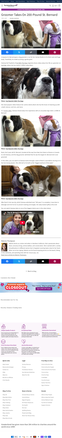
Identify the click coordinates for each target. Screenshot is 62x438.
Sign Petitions (31, 1)
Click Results (6, 380)
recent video (8, 111)
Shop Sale (5, 415)
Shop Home (6, 407)
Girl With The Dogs (21, 63)
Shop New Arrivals (7, 418)
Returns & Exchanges (8, 367)
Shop (12, 1)
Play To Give (40, 1)
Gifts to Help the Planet (47, 397)
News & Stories (50, 1)
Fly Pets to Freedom (46, 402)
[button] (2, 5)
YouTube (4, 65)
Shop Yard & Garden (8, 410)
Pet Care (24, 407)
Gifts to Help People (46, 394)
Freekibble (44, 377)
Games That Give (45, 382)
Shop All (5, 394)
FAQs (4, 372)
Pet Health (25, 405)
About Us (5, 375)
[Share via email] (43, 52)
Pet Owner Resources (27, 402)
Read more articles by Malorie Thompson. (14, 255)
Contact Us (5, 369)
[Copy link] (31, 52)
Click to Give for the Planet (48, 369)
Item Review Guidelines (28, 372)
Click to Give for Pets (46, 364)
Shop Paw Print (7, 400)
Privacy (24, 367)
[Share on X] (19, 52)
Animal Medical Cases (47, 400)
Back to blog (32, 271)
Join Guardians (20, 1)
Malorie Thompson (14, 18)
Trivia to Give (44, 372)
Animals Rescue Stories (28, 394)
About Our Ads (25, 375)
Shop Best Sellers (7, 397)
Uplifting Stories (26, 410)
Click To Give (5, 1)
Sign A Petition (45, 385)
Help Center (6, 364)
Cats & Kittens (25, 397)
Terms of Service (26, 364)
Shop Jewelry (6, 413)
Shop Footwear (7, 405)
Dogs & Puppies (26, 400)
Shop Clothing (6, 402)
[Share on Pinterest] (55, 52)
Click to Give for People (47, 367)
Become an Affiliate (8, 377)
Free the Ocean (45, 380)
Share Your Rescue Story (28, 415)
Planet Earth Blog (26, 413)
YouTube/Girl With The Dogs (14, 101)
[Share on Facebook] (7, 52)
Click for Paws (45, 375)
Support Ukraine (45, 405)
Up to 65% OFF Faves (44, 289)
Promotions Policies (27, 369)
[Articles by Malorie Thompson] (4, 246)
